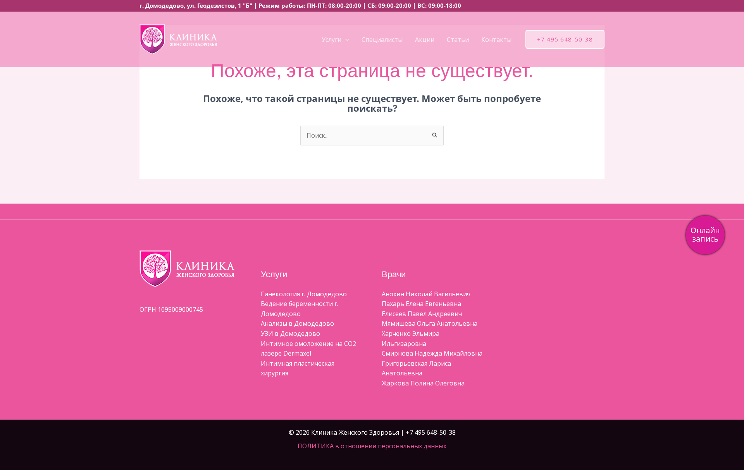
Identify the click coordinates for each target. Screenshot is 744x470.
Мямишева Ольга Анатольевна (429, 323)
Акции (424, 39)
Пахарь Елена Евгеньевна (421, 303)
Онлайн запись (705, 234)
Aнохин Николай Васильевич (426, 294)
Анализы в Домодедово (297, 323)
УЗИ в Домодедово (290, 333)
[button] (345, 39)
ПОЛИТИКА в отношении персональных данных (372, 446)
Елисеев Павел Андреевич (422, 313)
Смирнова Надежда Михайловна (432, 353)
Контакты (496, 39)
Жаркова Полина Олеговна (423, 383)
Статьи (458, 39)
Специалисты (382, 39)
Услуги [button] (331, 39)
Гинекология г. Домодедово (304, 294)
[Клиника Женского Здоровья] (178, 39)
